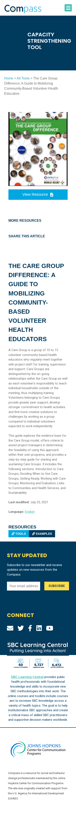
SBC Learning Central (27, 677)
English (30, 512)
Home (8, 78)
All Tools (23, 78)
